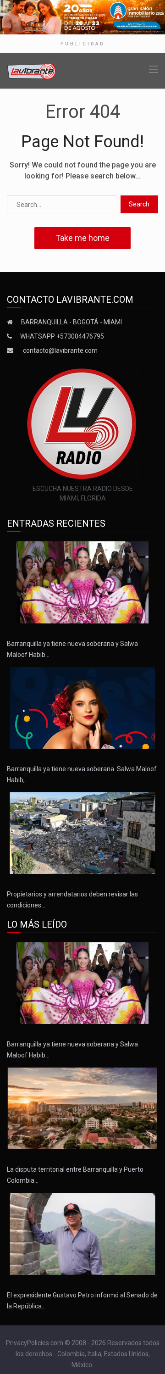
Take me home (82, 238)
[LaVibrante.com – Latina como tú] (32, 70)
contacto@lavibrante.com (60, 350)
